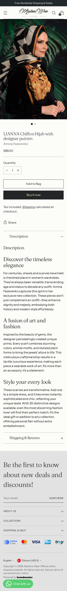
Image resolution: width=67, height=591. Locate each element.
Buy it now (34, 195)
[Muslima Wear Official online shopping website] (33, 13)
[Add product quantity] (18, 170)
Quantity (9, 163)
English (7, 560)
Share (12, 222)
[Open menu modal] (5, 13)
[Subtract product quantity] (7, 170)
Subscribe (56, 498)
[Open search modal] (54, 13)
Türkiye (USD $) (30, 560)
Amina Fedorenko (15, 144)
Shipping (28, 207)
